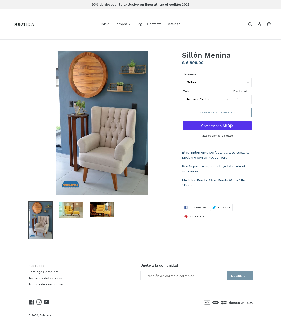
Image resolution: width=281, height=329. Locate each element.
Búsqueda (36, 266)
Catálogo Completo (43, 272)
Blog (138, 24)
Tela (186, 91)
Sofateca (45, 315)
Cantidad (240, 91)
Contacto (154, 24)
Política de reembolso (45, 284)
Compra (121, 24)
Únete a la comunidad (159, 265)
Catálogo (173, 24)
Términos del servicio (45, 278)
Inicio (105, 24)
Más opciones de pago (217, 135)
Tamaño (189, 74)
